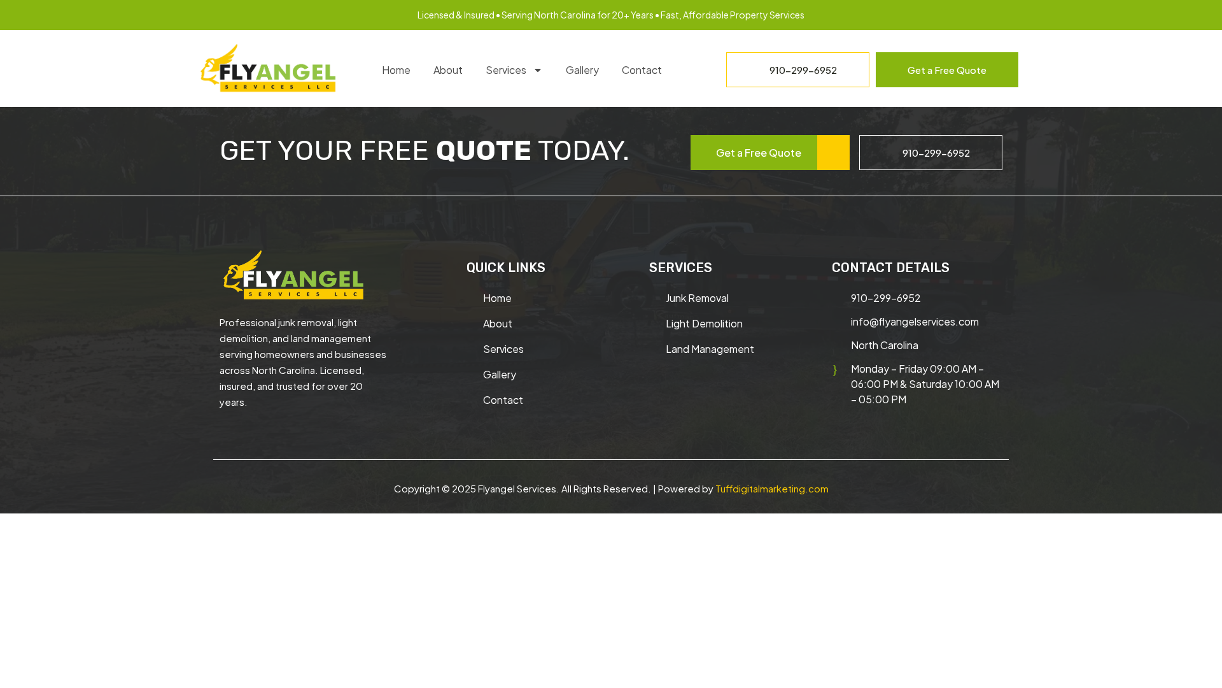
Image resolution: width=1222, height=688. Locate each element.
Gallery (582, 69)
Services (506, 69)
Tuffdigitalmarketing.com (772, 488)
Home (396, 69)
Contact (642, 69)
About (448, 69)
